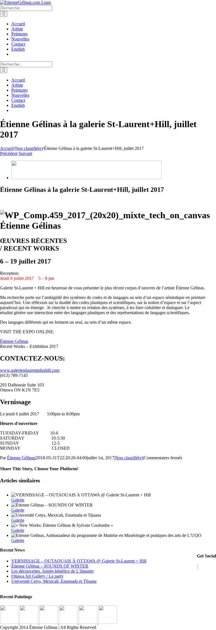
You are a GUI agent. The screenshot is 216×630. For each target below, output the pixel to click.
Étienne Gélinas (14, 341)
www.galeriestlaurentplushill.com (29, 370)
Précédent (8, 153)
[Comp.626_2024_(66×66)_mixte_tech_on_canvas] (10, 622)
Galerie (17, 500)
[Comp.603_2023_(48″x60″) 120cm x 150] (69, 622)
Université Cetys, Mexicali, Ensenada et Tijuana (53, 581)
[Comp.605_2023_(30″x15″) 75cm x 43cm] (107, 622)
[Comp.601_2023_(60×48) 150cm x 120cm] (49, 622)
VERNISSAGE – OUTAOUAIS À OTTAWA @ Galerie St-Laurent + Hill (78, 561)
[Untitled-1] (86, 177)
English (18, 49)
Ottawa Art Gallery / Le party (37, 576)
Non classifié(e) (129, 457)
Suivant (25, 153)
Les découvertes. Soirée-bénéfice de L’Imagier (52, 571)
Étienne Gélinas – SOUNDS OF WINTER (49, 566)
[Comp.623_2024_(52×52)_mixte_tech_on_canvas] (29, 622)
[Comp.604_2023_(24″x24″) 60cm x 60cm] (88, 622)
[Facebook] (198, 567)
